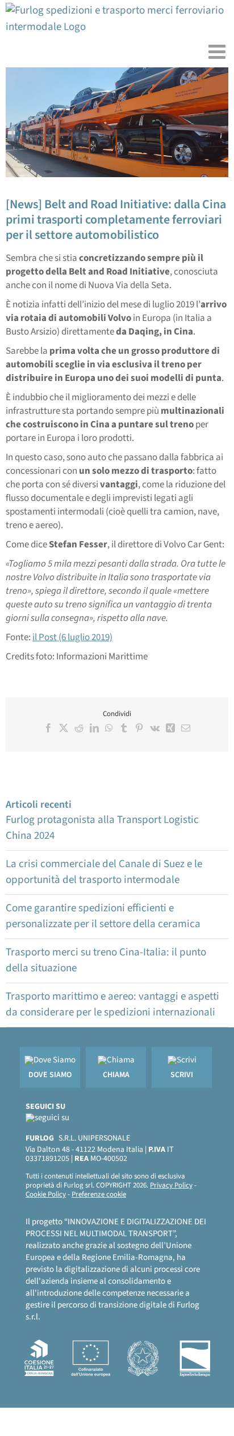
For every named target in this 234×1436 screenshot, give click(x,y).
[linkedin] (47, 1118)
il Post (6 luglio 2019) (72, 637)
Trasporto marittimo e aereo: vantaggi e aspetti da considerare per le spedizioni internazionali (112, 1005)
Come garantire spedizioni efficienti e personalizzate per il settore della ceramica (103, 916)
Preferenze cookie (99, 1194)
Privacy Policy (171, 1185)
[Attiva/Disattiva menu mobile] (218, 51)
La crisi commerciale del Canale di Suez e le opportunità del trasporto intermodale (104, 872)
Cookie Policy (46, 1194)
